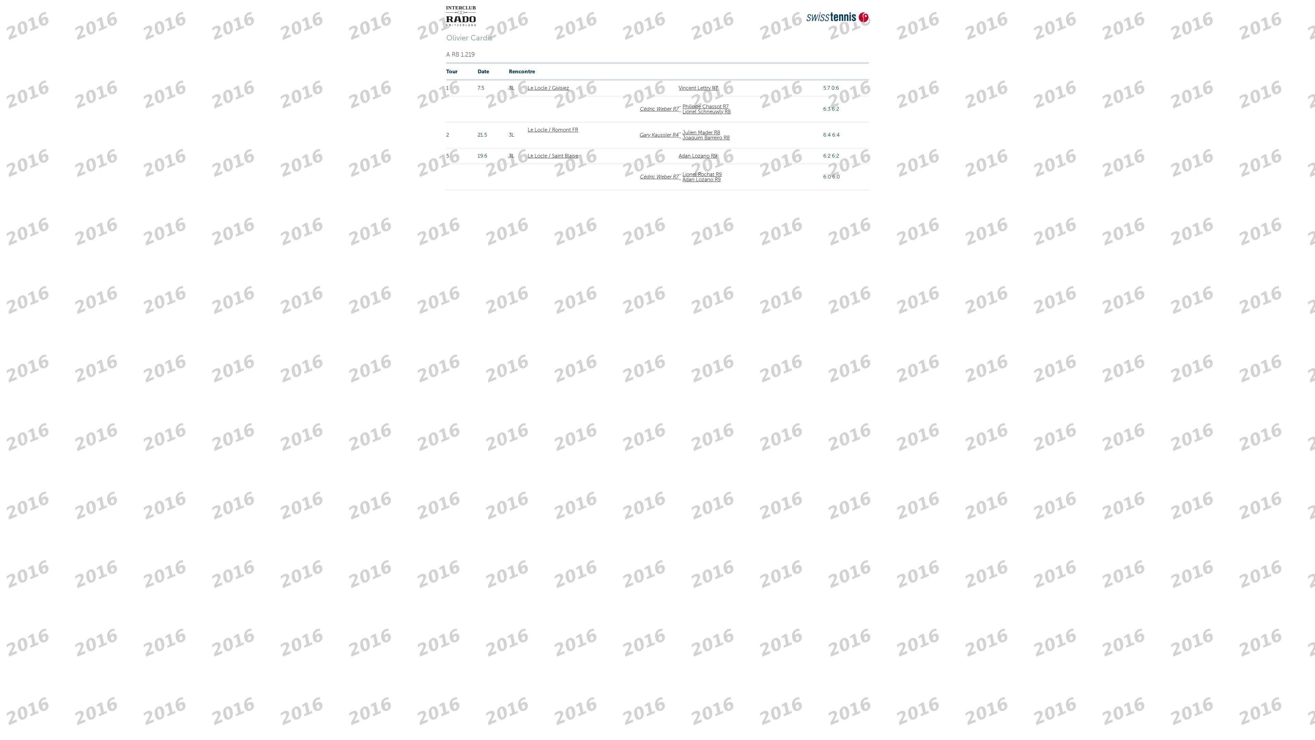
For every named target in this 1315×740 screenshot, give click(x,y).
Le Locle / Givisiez (548, 88)
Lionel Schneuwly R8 (706, 111)
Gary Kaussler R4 (659, 135)
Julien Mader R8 (701, 132)
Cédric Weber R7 (659, 109)
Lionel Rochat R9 (702, 174)
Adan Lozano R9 (698, 156)
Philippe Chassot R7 (705, 106)
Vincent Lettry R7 (698, 88)
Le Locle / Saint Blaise (553, 156)
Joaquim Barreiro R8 (706, 137)
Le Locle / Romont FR (553, 130)
